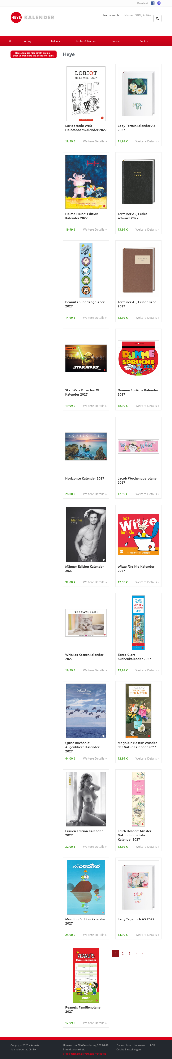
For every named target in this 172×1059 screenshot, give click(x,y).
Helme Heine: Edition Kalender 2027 (81, 216)
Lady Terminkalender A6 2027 (136, 127)
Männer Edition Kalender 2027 (84, 568)
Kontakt (142, 3)
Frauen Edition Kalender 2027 (84, 833)
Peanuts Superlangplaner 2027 (84, 304)
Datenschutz (123, 1045)
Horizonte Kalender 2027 (84, 478)
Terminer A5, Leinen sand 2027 (137, 304)
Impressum (140, 1045)
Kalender (56, 41)
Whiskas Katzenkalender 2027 (84, 656)
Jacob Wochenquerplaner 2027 (138, 480)
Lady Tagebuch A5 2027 (136, 919)
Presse (116, 41)
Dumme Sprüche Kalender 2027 (138, 392)
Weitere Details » (95, 141)
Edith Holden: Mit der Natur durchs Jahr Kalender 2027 (134, 835)
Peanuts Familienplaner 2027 (83, 1009)
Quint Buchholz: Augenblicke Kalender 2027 (82, 746)
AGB (152, 1045)
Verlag (27, 41)
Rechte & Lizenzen (86, 41)
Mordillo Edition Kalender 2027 (85, 921)
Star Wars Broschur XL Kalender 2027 (82, 392)
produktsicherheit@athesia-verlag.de (84, 1053)
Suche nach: (111, 15)
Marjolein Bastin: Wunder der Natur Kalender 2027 (137, 744)
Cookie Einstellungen (128, 1049)
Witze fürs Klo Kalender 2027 (136, 568)
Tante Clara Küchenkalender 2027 (134, 656)
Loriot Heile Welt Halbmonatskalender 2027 (86, 127)
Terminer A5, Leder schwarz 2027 (132, 216)
